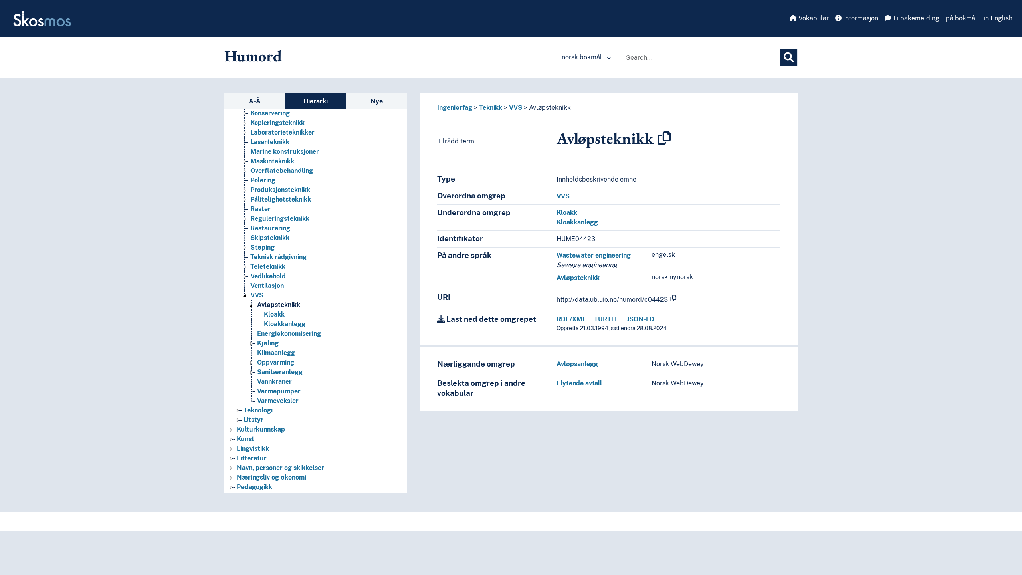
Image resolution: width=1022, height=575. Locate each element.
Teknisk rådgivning (278, 257)
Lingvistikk (253, 448)
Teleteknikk (267, 266)
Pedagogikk (254, 487)
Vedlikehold (268, 276)
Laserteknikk (269, 142)
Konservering (270, 113)
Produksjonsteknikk (280, 190)
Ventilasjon (267, 285)
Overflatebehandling (281, 170)
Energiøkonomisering (289, 333)
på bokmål (961, 18)
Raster (260, 209)
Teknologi (258, 410)
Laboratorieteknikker (282, 132)
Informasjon (860, 18)
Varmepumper (279, 391)
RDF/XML (571, 319)
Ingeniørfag (454, 107)
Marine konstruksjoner (284, 151)
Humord (253, 56)
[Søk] (789, 57)
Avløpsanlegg (577, 364)
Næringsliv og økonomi (271, 477)
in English (998, 18)
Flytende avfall (579, 383)
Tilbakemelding (915, 18)
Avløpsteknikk (278, 305)
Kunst (245, 439)
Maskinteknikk (272, 161)
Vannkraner (274, 381)
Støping (262, 247)
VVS (256, 295)
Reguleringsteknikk (279, 218)
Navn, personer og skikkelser (280, 468)
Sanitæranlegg (280, 372)
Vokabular (813, 18)
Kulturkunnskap (261, 429)
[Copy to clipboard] (664, 138)
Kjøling (268, 343)
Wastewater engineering (594, 255)
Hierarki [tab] (315, 101)
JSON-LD (640, 319)
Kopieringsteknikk (277, 123)
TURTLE (606, 319)
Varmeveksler (278, 400)
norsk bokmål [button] (583, 57)
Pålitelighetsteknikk (280, 199)
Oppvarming (275, 362)
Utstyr (253, 420)
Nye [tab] (376, 101)
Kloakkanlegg (284, 324)
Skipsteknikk (269, 238)
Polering (262, 180)
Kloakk (274, 314)
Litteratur (252, 458)
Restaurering (270, 228)
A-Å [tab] (255, 101)
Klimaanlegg (276, 353)
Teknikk (490, 107)
